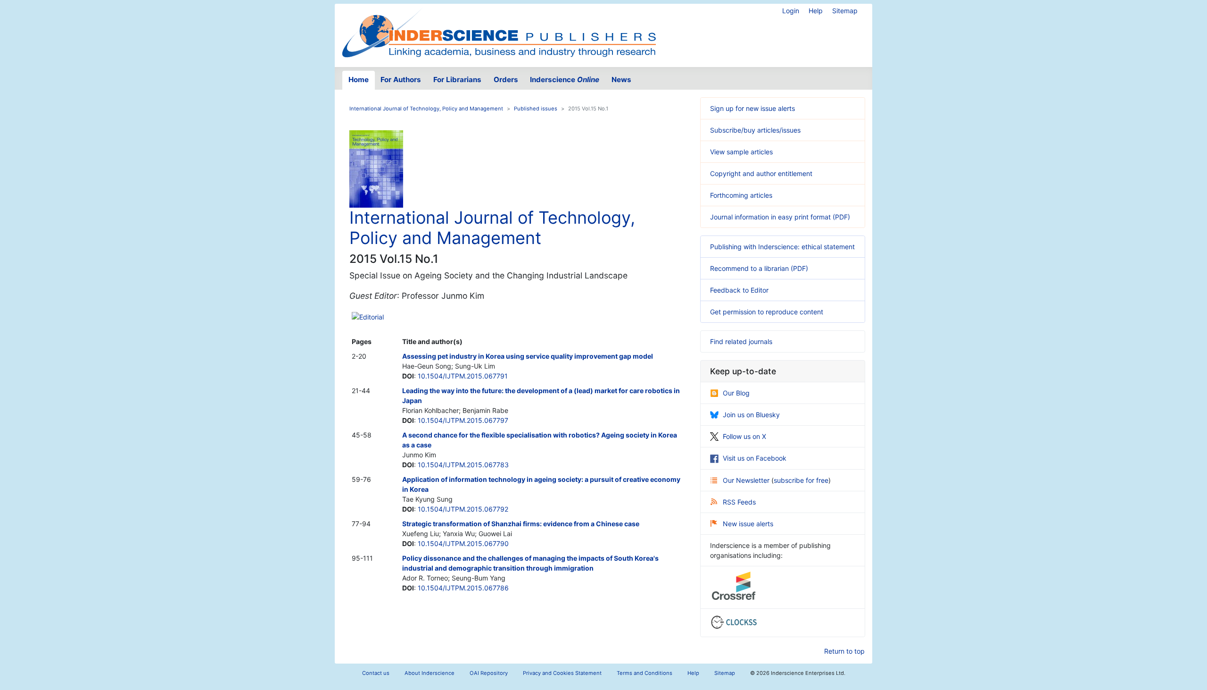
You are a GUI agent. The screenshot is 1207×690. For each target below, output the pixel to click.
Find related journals (741, 341)
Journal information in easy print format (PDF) (780, 217)
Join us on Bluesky (751, 415)
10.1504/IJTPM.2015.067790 (463, 543)
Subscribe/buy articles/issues (755, 130)
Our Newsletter (747, 480)
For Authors (400, 79)
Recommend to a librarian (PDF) (759, 268)
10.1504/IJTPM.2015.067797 (463, 420)
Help (816, 11)
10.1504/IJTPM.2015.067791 (463, 376)
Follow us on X (744, 436)
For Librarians (457, 79)
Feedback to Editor (739, 290)
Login (790, 11)
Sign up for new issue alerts (752, 108)
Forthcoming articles (741, 195)
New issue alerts (748, 524)
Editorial (371, 317)
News (621, 79)
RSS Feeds (739, 502)
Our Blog (736, 393)
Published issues (535, 108)
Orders (506, 79)
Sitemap (845, 11)
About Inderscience (430, 673)
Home (358, 79)
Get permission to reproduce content (766, 312)
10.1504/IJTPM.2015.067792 (463, 509)
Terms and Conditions (644, 673)
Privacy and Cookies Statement (562, 673)
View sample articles (741, 152)
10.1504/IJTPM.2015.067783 (463, 465)
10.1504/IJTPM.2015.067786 (463, 588)
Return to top (844, 651)
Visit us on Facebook (754, 458)
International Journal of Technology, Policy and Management (426, 108)
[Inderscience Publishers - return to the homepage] (499, 31)
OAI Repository (489, 673)
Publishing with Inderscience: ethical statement (782, 247)
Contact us (375, 673)
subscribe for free (801, 480)
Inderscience (564, 79)
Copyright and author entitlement (761, 173)
